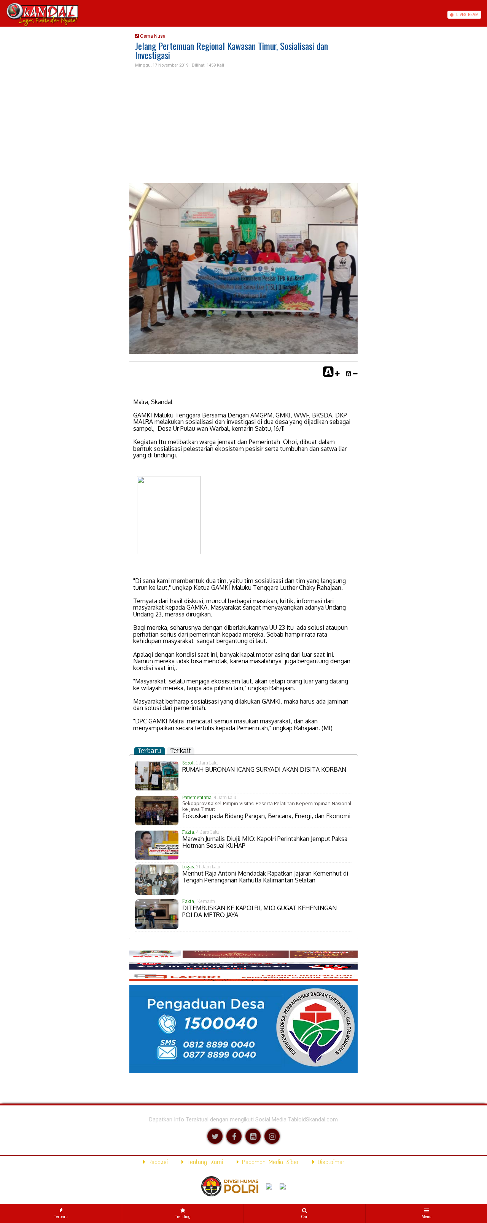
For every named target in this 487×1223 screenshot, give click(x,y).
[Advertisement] (243, 126)
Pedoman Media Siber (269, 1162)
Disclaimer (329, 1162)
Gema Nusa (152, 36)
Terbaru (149, 751)
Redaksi (156, 1162)
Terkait (180, 751)
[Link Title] (2, 14)
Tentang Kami (203, 1162)
